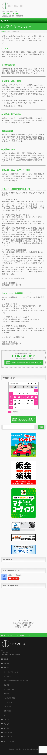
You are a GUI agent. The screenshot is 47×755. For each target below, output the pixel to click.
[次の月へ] (36, 383)
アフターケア (8, 702)
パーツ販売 (7, 706)
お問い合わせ (8, 732)
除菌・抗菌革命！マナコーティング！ (16, 681)
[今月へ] (32, 383)
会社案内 (6, 663)
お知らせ (6, 719)
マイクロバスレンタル (11, 672)
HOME (6, 659)
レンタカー (7, 676)
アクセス (6, 724)
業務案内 (6, 668)
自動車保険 (7, 711)
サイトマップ (8, 635)
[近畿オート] (12, 6)
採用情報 (6, 728)
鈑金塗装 (6, 685)
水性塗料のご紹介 (9, 689)
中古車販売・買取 (9, 698)
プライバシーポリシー (24, 635)
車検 (5, 715)
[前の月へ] (28, 383)
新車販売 (6, 693)
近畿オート (20, 749)
